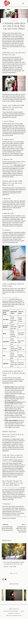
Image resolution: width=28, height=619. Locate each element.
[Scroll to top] (27, 528)
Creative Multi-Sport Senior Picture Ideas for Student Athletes (7, 527)
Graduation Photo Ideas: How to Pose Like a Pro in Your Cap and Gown (21, 528)
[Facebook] (3, 579)
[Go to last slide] (4, 558)
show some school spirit (18, 405)
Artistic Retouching (11, 611)
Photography (14, 20)
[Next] (24, 558)
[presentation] (14, 551)
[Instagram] (5, 579)
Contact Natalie (14, 613)
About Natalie (14, 609)
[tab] (12, 573)
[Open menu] (23, 3)
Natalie (6, 566)
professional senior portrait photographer (13, 516)
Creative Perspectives (14, 615)
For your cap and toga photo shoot (11, 487)
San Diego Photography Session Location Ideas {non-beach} (14, 563)
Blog (22, 611)
